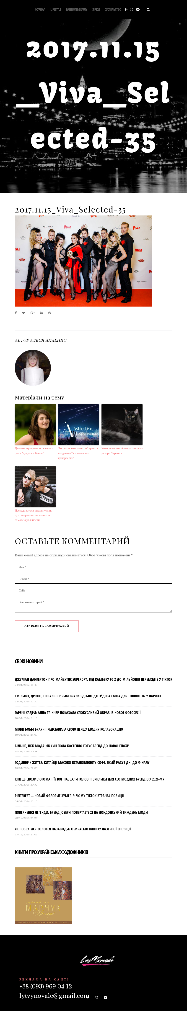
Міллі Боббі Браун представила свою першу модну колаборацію (69, 729)
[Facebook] (126, 9)
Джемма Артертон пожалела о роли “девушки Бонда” (34, 451)
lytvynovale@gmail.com (54, 996)
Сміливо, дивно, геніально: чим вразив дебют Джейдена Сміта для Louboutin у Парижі (88, 696)
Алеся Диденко (48, 340)
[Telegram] (138, 9)
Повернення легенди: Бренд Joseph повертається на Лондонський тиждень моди (81, 812)
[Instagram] (131, 9)
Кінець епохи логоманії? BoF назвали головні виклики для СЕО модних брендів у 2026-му (89, 779)
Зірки (96, 9)
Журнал (40, 9)
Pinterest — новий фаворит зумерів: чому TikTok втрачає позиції (69, 795)
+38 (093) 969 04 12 (45, 986)
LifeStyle (55, 9)
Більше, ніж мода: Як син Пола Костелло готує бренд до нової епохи (72, 745)
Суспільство (113, 9)
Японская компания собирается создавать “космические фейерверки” (78, 453)
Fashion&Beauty (76, 9)
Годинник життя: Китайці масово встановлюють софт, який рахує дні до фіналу (82, 762)
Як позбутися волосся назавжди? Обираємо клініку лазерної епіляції (73, 829)
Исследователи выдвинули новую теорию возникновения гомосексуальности (34, 515)
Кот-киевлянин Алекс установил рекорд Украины (122, 451)
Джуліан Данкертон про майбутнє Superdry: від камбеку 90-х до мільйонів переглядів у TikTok (93, 679)
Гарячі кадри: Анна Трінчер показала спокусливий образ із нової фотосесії (78, 712)
